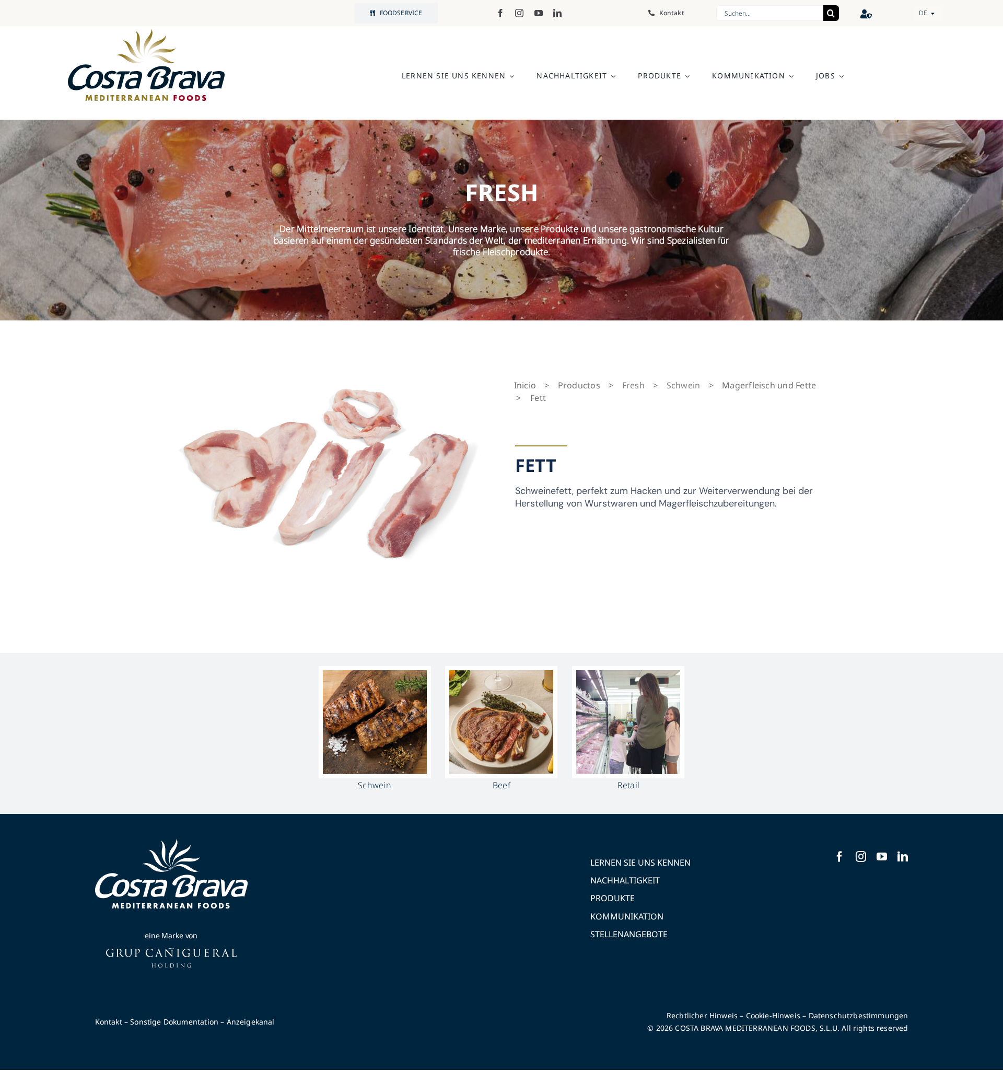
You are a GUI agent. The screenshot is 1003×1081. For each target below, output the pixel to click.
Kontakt (108, 1022)
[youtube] (538, 13)
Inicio (525, 385)
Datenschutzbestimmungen (858, 1015)
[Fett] (326, 476)
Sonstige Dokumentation (174, 1022)
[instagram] (519, 13)
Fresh (633, 385)
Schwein (684, 385)
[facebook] (500, 13)
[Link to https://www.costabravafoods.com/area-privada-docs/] (866, 14)
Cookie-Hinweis (773, 1015)
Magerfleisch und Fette (769, 385)
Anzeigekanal (251, 1022)
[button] (929, 13)
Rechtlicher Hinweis (702, 1015)
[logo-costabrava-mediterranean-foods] (146, 65)
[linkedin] (557, 13)
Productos (579, 385)
